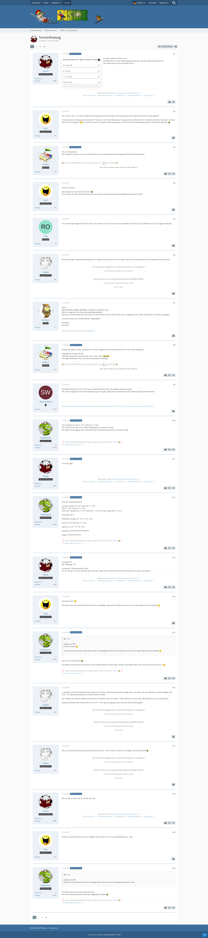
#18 (173, 794)
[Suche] (174, 2)
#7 (174, 303)
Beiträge (37, 81)
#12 (173, 497)
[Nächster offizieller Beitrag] (173, 101)
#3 (174, 147)
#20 (173, 868)
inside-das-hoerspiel (104, 95)
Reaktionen (38, 78)
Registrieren (164, 3)
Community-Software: (104, 935)
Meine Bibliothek (134, 95)
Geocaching (148, 95)
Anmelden (152, 3)
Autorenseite (88, 331)
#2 (174, 111)
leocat (43, 41)
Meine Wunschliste (72, 445)
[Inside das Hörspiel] (104, 17)
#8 (174, 345)
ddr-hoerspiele (88, 95)
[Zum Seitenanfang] (204, 935)
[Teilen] (176, 46)
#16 (173, 688)
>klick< (115, 442)
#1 (174, 54)
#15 (173, 632)
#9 (174, 384)
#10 (173, 420)
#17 (173, 746)
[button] (139, 2)
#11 (173, 459)
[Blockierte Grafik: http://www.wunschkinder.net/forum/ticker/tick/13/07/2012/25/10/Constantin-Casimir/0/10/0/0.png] (107, 406)
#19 (173, 832)
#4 (174, 183)
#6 (174, 255)
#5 (174, 219)
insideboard (120, 95)
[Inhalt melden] (169, 101)
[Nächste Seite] (44, 46)
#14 (173, 596)
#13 (173, 557)
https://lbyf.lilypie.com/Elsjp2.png (124, 93)
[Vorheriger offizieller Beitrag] (169, 173)
